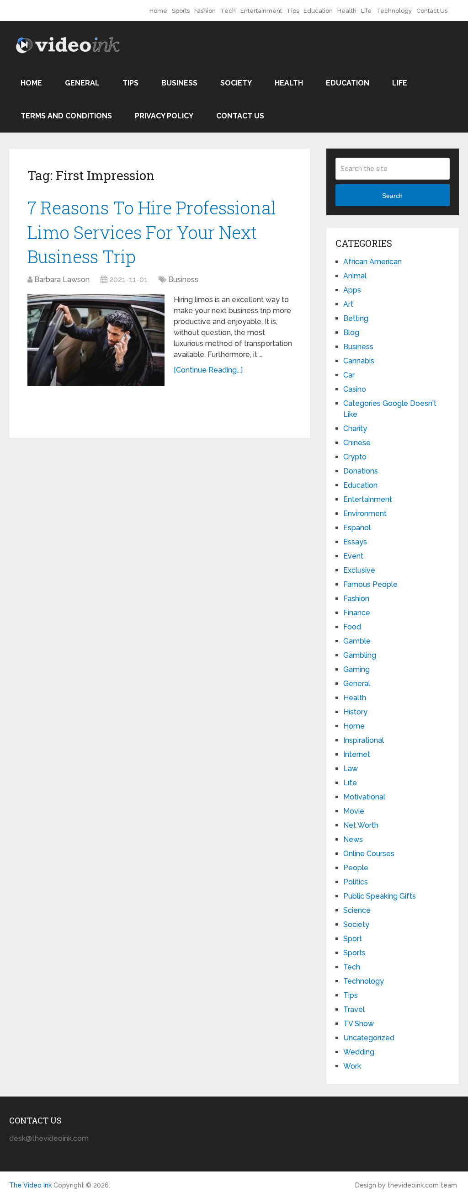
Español (357, 527)
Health (346, 10)
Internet (356, 754)
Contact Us (431, 10)
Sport (352, 938)
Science (357, 910)
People (355, 867)
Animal (355, 276)
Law (350, 768)
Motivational (364, 797)
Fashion (205, 10)
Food (352, 627)
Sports (181, 10)
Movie (353, 811)
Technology (394, 10)
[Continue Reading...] (208, 370)
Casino (354, 389)
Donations (360, 471)
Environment (365, 513)
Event (353, 556)
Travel (354, 1009)
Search (392, 195)
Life (366, 10)
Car (349, 375)
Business (179, 83)
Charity (355, 428)
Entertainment (261, 10)
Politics (355, 882)
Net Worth (360, 825)
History (355, 712)
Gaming (356, 669)
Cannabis (358, 361)
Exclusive (359, 570)
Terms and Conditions (66, 116)
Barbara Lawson (62, 279)
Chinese (357, 442)
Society (236, 83)
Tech (228, 10)
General (82, 83)
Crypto (355, 457)
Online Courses (368, 853)
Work (352, 1066)
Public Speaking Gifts (379, 896)
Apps (352, 290)
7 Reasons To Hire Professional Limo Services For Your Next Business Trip (151, 231)
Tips (293, 10)
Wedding (358, 1052)
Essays (355, 542)
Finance (356, 612)
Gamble (357, 641)
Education (318, 10)
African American (372, 261)
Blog (351, 332)
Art (348, 304)
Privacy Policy (164, 116)
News (353, 839)
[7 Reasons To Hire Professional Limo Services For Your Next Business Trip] (96, 340)
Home (158, 10)
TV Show (358, 1023)
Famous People (370, 584)
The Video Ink (30, 1185)
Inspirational (363, 740)
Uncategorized (368, 1037)
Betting (355, 318)
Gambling (359, 655)
